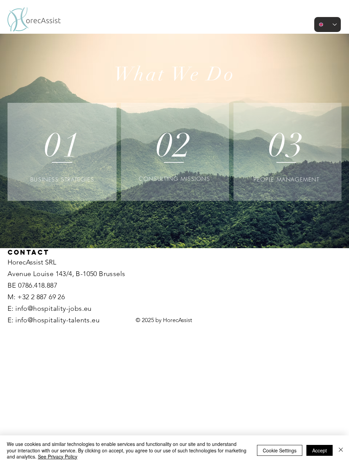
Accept (319, 450)
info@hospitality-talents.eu (57, 320)
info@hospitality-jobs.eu (53, 308)
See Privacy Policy (57, 456)
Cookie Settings (280, 450)
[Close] (341, 450)
